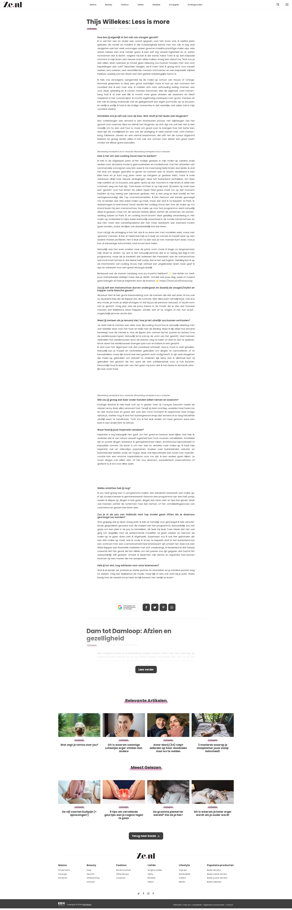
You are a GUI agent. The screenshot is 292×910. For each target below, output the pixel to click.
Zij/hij (150, 874)
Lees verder (146, 669)
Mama (93, 4)
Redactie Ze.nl (131, 28)
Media (182, 881)
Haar (89, 870)
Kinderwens (64, 870)
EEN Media (86, 904)
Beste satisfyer (214, 881)
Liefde (141, 4)
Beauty (108, 4)
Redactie (177, 905)
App (172, 607)
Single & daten (155, 870)
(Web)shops (122, 874)
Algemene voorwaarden (214, 905)
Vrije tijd (183, 870)
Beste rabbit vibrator (217, 874)
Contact (229, 905)
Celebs (182, 877)
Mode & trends (123, 870)
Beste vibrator (214, 870)
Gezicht (90, 874)
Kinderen (62, 877)
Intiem (151, 881)
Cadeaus (120, 877)
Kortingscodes (195, 4)
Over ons (187, 905)
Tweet (154, 607)
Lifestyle (156, 4)
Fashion (125, 4)
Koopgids (174, 4)
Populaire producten (220, 865)
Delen (146, 607)
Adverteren (197, 905)
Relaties (152, 877)
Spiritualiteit (184, 874)
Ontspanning (93, 877)
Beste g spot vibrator (217, 877)
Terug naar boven (144, 836)
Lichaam (91, 28)
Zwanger (62, 874)
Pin (163, 607)
